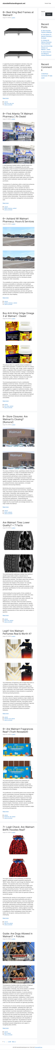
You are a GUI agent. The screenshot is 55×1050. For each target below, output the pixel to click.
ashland (6, 302)
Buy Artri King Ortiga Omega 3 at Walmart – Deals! (18, 314)
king (8, 103)
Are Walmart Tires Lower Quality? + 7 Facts (16, 524)
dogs (5, 1033)
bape (5, 923)
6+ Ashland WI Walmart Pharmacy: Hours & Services (18, 220)
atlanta (5, 208)
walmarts (10, 512)
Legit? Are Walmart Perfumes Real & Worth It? (17, 632)
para (10, 103)
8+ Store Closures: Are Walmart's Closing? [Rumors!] (15, 419)
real (10, 718)
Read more (6, 98)
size (13, 103)
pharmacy (10, 208)
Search (43, 11)
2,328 (9, 1041)
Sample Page (48, 3)
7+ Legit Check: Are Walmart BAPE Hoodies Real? (18, 828)
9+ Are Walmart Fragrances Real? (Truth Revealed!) (18, 730)
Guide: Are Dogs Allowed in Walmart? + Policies (17, 935)
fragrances (6, 816)
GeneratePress (38, 1047)
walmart (6, 101)
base (5, 103)
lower (5, 620)
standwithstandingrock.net (14, 3)
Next (14, 1041)
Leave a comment (8, 104)
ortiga (8, 406)
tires (8, 620)
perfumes (6, 718)
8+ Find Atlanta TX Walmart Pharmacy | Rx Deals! (18, 115)
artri (5, 406)
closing (5, 512)
